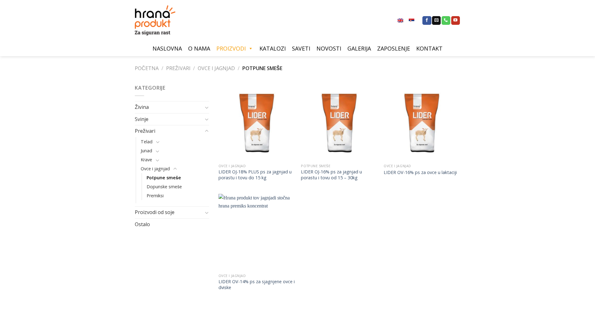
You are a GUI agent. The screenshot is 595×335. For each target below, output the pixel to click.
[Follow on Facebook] (426, 20)
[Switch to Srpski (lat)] (411, 20)
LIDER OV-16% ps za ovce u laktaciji (420, 172)
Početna (147, 68)
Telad (146, 142)
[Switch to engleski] (400, 20)
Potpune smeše (164, 178)
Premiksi (155, 196)
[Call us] (446, 20)
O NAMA (199, 48)
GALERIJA (359, 48)
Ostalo (142, 224)
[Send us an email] (436, 20)
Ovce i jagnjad (216, 68)
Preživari (178, 68)
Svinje (141, 119)
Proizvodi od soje (154, 212)
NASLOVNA (167, 48)
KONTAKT (429, 48)
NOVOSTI (328, 48)
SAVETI (301, 48)
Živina (142, 107)
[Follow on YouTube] (455, 20)
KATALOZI (272, 48)
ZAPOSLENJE (393, 48)
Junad (146, 151)
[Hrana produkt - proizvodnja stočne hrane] (158, 20)
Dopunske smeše (164, 187)
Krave (146, 160)
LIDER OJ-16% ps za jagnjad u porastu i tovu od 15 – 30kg (331, 175)
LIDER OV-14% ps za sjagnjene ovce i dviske (256, 284)
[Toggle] (206, 107)
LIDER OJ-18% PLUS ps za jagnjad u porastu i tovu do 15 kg (255, 175)
